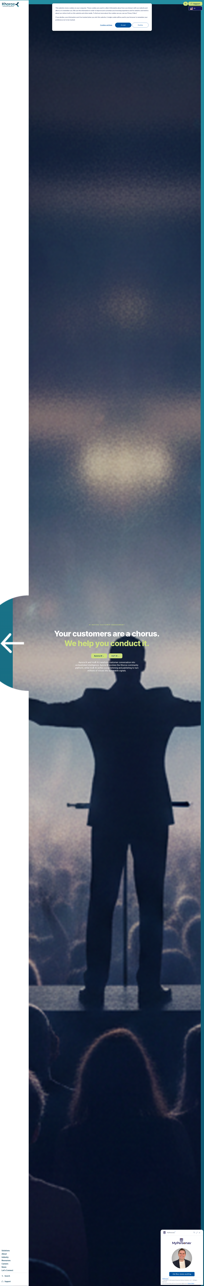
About (4, 1254)
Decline (140, 25)
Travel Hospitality (13, 1277)
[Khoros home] (13, 4)
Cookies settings (106, 25)
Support (196, 4)
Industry (5, 1257)
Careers (5, 1264)
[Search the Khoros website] (185, 4)
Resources (6, 1260)
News (4, 1267)
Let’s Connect (7, 1270)
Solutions (6, 1250)
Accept (123, 25)
